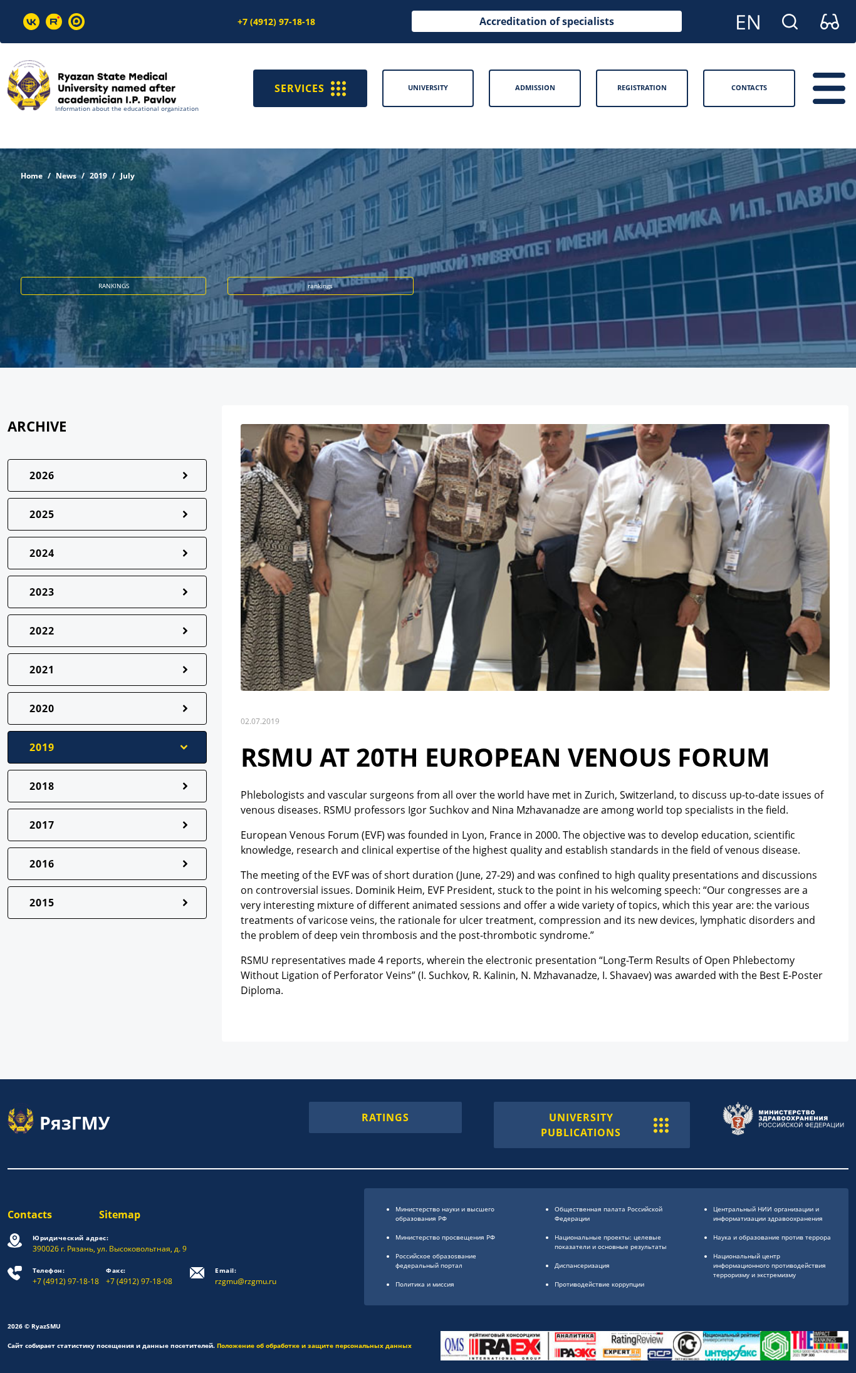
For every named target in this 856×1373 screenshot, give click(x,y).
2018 (42, 786)
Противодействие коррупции (599, 1284)
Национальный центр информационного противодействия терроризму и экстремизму (769, 1265)
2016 (42, 864)
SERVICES (299, 88)
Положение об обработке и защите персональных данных (314, 1345)
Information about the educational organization (127, 108)
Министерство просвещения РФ (445, 1237)
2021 (42, 669)
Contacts (30, 1214)
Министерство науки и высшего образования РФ (444, 1214)
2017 (42, 825)
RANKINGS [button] (113, 285)
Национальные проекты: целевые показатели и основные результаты (611, 1242)
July (127, 175)
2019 (98, 175)
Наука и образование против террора (772, 1237)
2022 (42, 631)
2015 (42, 902)
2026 (42, 475)
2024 (42, 553)
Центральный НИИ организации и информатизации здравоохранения (768, 1214)
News (66, 175)
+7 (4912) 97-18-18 (276, 22)
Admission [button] (535, 87)
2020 (42, 708)
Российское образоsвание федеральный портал (435, 1260)
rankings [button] (320, 285)
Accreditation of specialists (546, 21)
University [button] (428, 87)
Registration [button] (642, 87)
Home (32, 175)
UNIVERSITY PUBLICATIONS (581, 1125)
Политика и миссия (424, 1284)
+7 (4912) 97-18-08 (139, 1276)
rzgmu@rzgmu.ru (245, 1276)
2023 (42, 592)
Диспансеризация (582, 1265)
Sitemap (119, 1214)
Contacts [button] (749, 87)
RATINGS (385, 1117)
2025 (42, 514)
